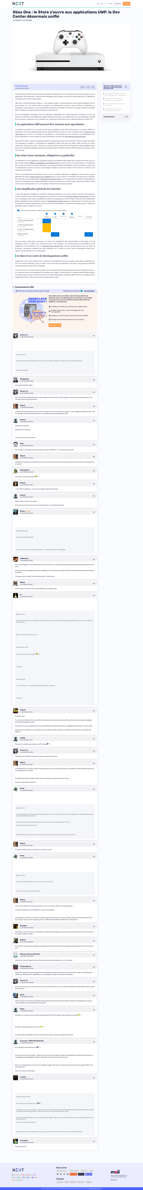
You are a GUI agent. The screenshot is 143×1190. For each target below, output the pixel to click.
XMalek (22, 582)
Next (26, 1177)
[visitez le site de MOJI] (115, 1173)
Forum (91, 1171)
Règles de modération (70, 1182)
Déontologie (60, 1182)
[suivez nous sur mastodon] (61, 1174)
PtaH (22, 443)
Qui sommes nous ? (62, 1171)
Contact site (84, 1171)
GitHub (82, 1174)
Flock (25, 1175)
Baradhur (23, 926)
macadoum (24, 1140)
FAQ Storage (81, 1182)
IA (35, 1175)
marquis (23, 1077)
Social (30, 1177)
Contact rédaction (74, 1171)
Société (21, 1180)
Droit (14, 1175)
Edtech (22, 405)
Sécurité (15, 1180)
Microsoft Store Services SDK (53, 246)
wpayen (23, 419)
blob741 (22, 940)
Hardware (30, 1175)
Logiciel (21, 1177)
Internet (15, 1177)
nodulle (22, 738)
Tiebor (22, 1009)
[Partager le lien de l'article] (125, 87)
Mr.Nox (22, 511)
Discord (90, 1174)
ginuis (22, 995)
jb (20, 594)
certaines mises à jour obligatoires (41, 177)
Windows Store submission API (51, 179)
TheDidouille (24, 379)
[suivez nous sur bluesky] (57, 1174)
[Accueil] (18, 3)
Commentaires (109, 117)
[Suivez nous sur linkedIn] (67, 1174)
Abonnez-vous (55, 325)
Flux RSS (74, 1174)
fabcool (22, 483)
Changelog (88, 1182)
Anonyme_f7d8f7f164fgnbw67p (32, 1041)
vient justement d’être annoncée (75, 136)
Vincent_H (24, 335)
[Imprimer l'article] (93, 87)
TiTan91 (22, 710)
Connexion (117, 4)
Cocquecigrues (25, 966)
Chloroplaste (24, 470)
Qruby (22, 788)
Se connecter (89, 291)
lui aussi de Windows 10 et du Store (76, 196)
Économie (19, 1175)
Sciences (35, 1177)
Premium (126, 4)
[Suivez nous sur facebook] (64, 1174)
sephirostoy (24, 558)
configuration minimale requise (58, 201)
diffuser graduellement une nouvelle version (44, 163)
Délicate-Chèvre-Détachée (30, 954)
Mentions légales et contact (95, 1188)
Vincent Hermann (21, 86)
